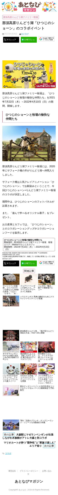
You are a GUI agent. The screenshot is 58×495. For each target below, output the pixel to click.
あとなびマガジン (29, 481)
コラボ (8, 453)
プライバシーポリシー (29, 471)
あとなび (25, 34)
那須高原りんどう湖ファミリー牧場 (20, 17)
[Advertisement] (29, 52)
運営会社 (12, 471)
